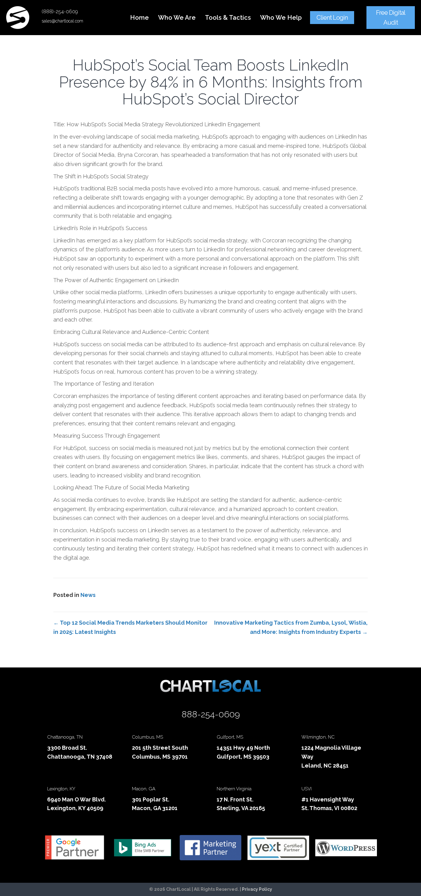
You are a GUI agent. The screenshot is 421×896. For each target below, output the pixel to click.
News (88, 595)
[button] (332, 17)
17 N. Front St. (235, 799)
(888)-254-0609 (60, 11)
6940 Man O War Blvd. (76, 799)
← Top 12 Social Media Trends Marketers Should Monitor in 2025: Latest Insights (130, 627)
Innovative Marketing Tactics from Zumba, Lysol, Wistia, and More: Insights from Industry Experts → (291, 627)
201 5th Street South (160, 747)
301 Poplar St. (150, 799)
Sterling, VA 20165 (241, 808)
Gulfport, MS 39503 (243, 756)
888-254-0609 (211, 714)
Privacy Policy (257, 889)
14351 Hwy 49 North (243, 747)
